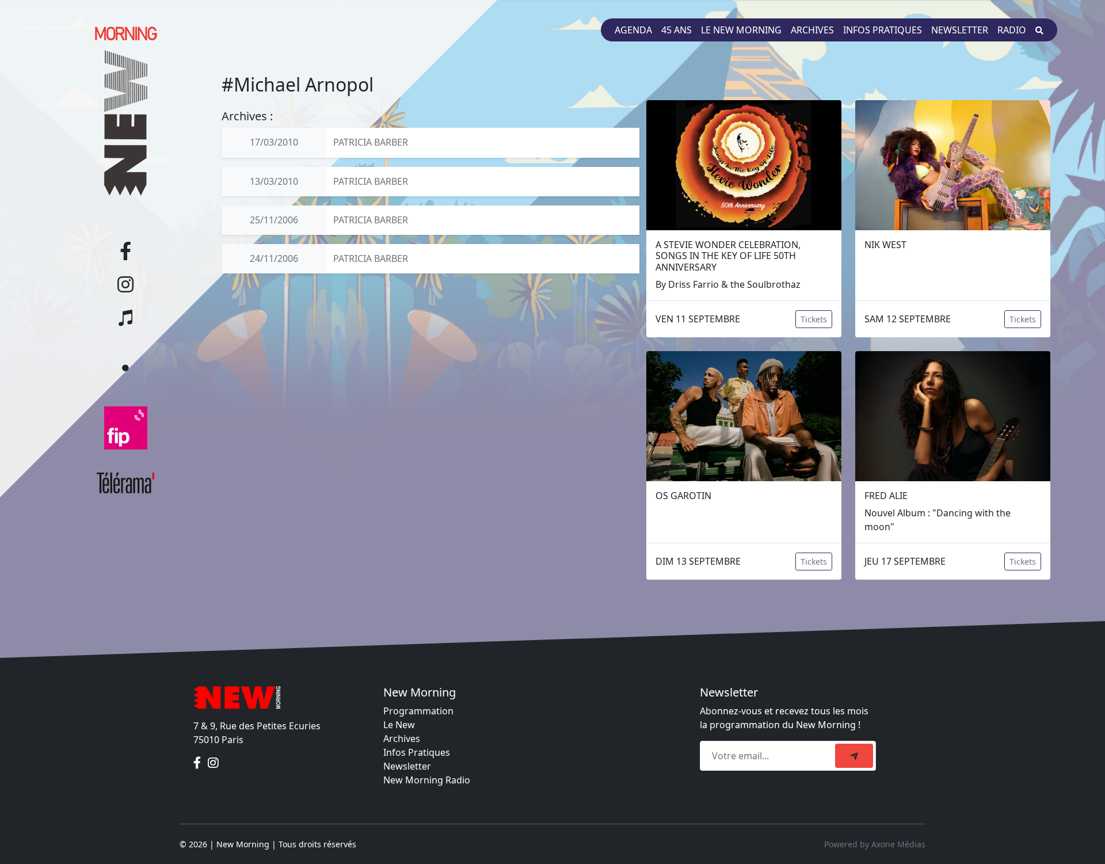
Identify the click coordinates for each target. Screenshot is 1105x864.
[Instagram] (213, 762)
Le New (399, 724)
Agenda (633, 30)
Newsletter (959, 30)
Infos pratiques (882, 30)
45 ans (676, 30)
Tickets (814, 319)
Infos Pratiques (416, 752)
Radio (1011, 30)
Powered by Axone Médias (874, 844)
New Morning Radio (426, 780)
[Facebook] (198, 762)
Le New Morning (741, 30)
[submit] (854, 756)
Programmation (418, 711)
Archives (812, 30)
